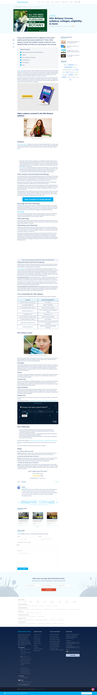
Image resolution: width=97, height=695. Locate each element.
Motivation (76, 72)
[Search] (79, 2)
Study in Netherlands (52, 602)
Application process (70, 64)
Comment (19, 550)
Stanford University (55, 637)
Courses (20, 6)
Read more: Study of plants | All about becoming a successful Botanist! (38, 259)
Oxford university (54, 636)
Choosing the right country (68, 67)
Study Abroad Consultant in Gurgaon (73, 609)
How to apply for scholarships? (31, 623)
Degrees (74, 69)
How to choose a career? (32, 616)
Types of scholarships (41, 623)
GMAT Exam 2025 (27, 605)
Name (18, 536)
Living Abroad (72, 72)
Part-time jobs (61, 623)
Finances (64, 72)
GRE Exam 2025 (20, 605)
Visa (70, 79)
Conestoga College (55, 643)
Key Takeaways (25, 62)
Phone (68, 649)
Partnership (37, 638)
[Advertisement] (37, 154)
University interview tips (41, 616)
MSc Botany (21, 70)
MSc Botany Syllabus (22, 144)
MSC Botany (24, 481)
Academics (65, 64)
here (18, 443)
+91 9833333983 (24, 677)
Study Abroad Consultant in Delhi (37, 609)
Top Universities (73, 77)
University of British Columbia (57, 649)
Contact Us (37, 650)
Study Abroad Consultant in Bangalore (24, 609)
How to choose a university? (22, 616)
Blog (17, 6)
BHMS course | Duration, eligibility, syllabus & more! (48, 502)
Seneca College (54, 648)
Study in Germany (67, 602)
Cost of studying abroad (21, 623)
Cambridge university (55, 641)
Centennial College (55, 644)
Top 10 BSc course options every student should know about (43, 400)
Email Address (69, 645)
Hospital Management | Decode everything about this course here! (28, 502)
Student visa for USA (21, 612)
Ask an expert (38, 643)
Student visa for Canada (29, 612)
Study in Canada (31, 602)
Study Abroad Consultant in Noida (61, 609)
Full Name (68, 640)
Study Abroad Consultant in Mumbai (49, 609)
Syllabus (24, 54)
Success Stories (64, 77)
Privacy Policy (37, 689)
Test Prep (69, 77)
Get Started (49, 589)
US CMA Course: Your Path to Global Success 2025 (38, 521)
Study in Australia (38, 602)
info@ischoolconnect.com (26, 681)
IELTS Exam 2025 (34, 605)
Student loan (48, 623)
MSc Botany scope (26, 59)
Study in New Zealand (75, 602)
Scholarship (37, 639)
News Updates (71, 74)
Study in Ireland (60, 602)
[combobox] (67, 651)
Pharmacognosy (21, 268)
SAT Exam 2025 (48, 605)
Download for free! (87, 693)
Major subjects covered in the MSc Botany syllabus (32, 52)
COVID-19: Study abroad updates (67, 69)
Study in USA (19, 602)
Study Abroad (76, 74)
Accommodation (54, 623)
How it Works (38, 634)
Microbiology (22, 167)
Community (37, 641)
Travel (77, 77)
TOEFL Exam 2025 (41, 605)
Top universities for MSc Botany (28, 57)
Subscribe (72, 655)
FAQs (23, 65)
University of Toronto (55, 639)
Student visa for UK (38, 612)
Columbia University (55, 646)
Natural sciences (65, 74)
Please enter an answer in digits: (24, 542)
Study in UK (25, 602)
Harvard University (55, 634)
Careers (76, 64)
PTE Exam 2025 (55, 605)
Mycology (20, 212)
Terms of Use (43, 689)
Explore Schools (38, 648)
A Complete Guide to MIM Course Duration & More (23, 521)
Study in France (45, 602)
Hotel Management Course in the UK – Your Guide (52, 521)
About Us (37, 636)
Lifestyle (67, 72)
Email (40, 536)
